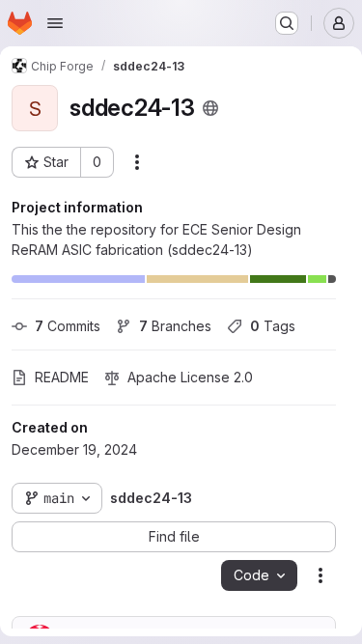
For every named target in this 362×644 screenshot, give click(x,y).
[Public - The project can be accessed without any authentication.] (210, 108)
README (62, 377)
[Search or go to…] (286, 23)
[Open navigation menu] (55, 23)
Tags (272, 326)
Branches (175, 326)
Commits (67, 326)
